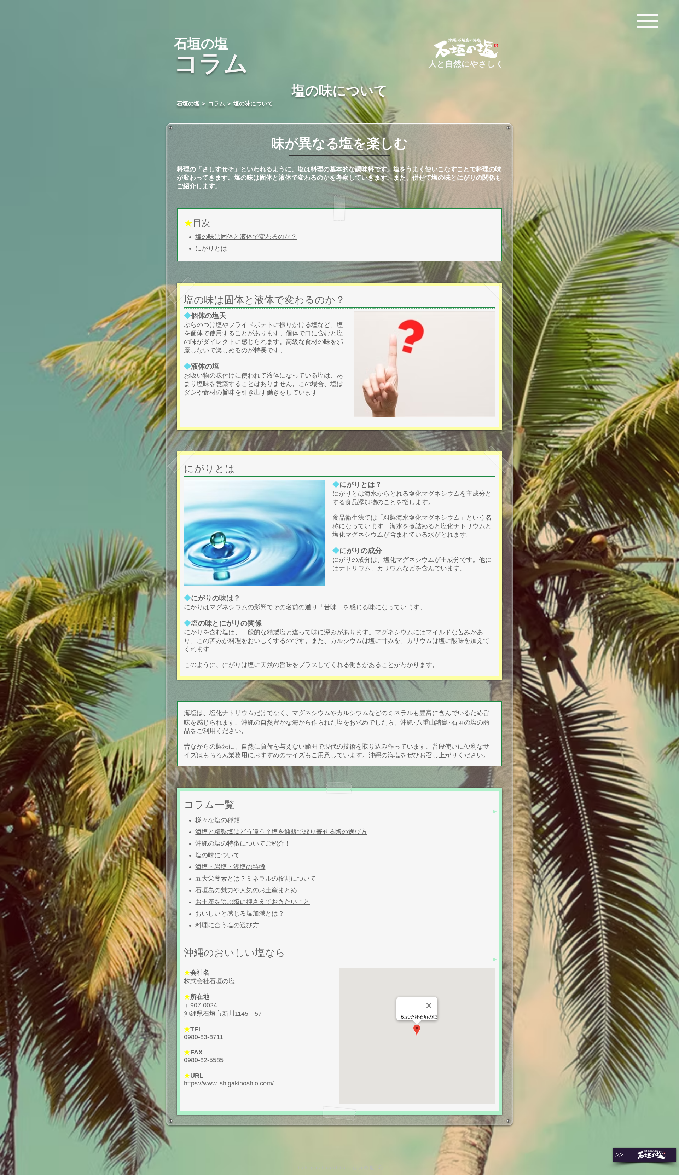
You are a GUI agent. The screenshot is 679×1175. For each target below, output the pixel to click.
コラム (216, 103)
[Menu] (647, 20)
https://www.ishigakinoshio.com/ (229, 1083)
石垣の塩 (188, 103)
